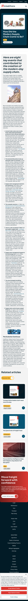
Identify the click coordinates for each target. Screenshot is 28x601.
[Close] (26, 574)
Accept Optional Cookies (14, 588)
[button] (26, 6)
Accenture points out (19, 293)
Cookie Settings (14, 597)
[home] (8, 6)
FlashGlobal (14, 263)
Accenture (21, 311)
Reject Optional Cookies (14, 592)
